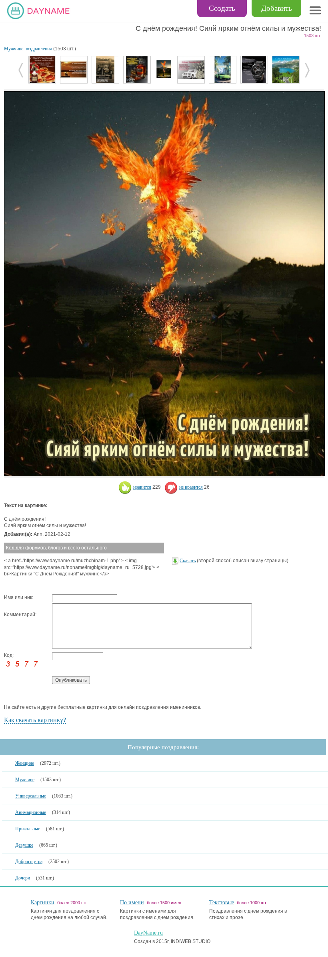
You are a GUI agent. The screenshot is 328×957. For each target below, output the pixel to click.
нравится (142, 487)
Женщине (24, 763)
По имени (132, 902)
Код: (9, 655)
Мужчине (24, 779)
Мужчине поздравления (28, 49)
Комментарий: (20, 614)
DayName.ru (148, 933)
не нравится (191, 487)
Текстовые (221, 902)
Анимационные (30, 812)
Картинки (42, 902)
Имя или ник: (18, 597)
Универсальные (30, 796)
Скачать (188, 560)
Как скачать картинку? (35, 719)
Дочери (22, 878)
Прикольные (27, 829)
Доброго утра (28, 861)
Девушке (24, 845)
